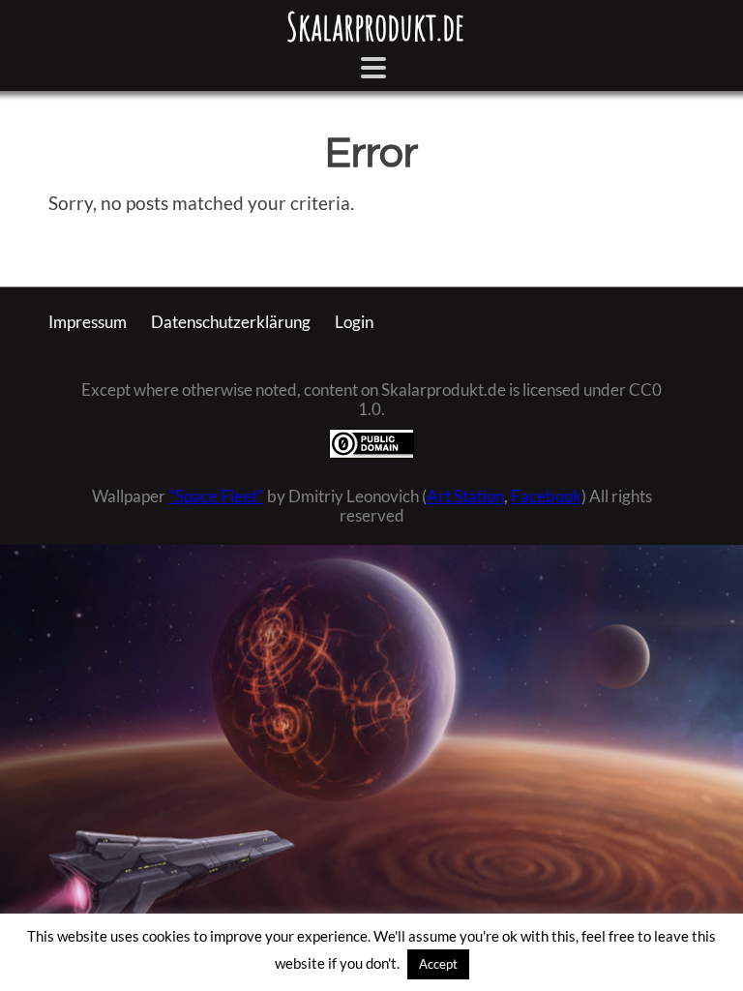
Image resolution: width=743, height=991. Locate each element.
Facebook (546, 496)
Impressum (87, 322)
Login (354, 322)
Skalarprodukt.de (375, 26)
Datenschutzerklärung (231, 322)
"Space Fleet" (216, 496)
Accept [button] (438, 964)
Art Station (465, 496)
